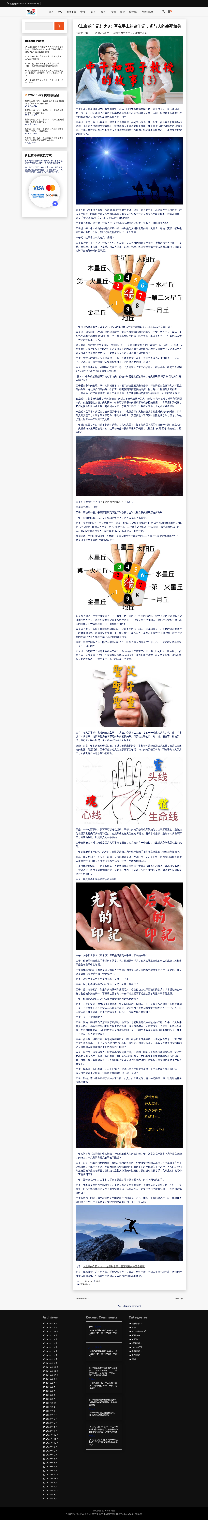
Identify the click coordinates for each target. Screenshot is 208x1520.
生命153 (133, 11)
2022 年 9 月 (51, 1407)
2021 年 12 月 (52, 1435)
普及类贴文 (137, 1343)
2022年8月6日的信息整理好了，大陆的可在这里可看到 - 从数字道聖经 (103, 1402)
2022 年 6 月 (51, 1419)
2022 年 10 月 (52, 1403)
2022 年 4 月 (51, 1427)
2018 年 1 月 (51, 1470)
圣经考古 (136, 1335)
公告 (134, 1327)
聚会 (122, 11)
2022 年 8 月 (51, 1411)
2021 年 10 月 (52, 1443)
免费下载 (71, 11)
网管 (98, 1281)
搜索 (59, 26)
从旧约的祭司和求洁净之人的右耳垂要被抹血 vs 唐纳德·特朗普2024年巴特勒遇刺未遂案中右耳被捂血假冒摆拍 (44, 49)
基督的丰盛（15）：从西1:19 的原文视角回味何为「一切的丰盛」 (44, 111)
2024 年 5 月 (51, 1347)
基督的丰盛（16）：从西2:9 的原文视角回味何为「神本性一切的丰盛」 (44, 102)
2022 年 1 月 (51, 1431)
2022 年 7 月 (51, 1415)
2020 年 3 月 (51, 1462)
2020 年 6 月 (51, 1451)
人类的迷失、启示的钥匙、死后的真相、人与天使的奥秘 (44, 57)
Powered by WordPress (104, 1510)
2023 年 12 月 (52, 1367)
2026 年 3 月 (51, 1323)
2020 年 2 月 (51, 1466)
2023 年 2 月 (51, 1399)
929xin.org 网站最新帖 (43, 95)
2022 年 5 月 (51, 1423)
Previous (83, 1298)
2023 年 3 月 (51, 1395)
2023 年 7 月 (51, 1387)
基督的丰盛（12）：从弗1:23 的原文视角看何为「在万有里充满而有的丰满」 (44, 139)
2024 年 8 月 (51, 1335)
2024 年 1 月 (51, 1363)
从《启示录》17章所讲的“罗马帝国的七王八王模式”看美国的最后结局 (103, 1442)
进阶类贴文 (137, 1355)
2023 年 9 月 (51, 1379)
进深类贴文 (85, 1284)
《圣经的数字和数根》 (112, 501)
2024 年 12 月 (52, 1331)
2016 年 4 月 (51, 1498)
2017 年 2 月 (51, 1482)
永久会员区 (137, 1347)
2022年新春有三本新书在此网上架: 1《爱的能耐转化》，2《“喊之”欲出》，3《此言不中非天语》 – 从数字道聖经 (103, 1371)
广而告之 (136, 1339)
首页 (51, 11)
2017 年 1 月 (51, 1486)
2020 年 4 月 (51, 1458)
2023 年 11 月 (52, 1371)
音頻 (134, 1359)
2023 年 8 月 (51, 1383)
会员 (103, 11)
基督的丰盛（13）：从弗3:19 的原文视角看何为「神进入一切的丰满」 (44, 130)
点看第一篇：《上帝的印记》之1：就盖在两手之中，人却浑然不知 (111, 33)
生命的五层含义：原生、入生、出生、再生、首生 (44, 81)
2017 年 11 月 (52, 1478)
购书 (93, 11)
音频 (82, 11)
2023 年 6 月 (51, 1391)
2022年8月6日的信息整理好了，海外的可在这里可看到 (103, 1414)
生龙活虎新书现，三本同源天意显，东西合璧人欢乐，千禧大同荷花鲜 (103, 1385)
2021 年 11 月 (52, 1439)
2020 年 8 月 (51, 1447)
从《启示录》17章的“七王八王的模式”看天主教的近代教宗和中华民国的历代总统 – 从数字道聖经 (103, 1429)
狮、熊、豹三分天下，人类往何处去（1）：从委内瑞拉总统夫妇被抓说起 (42, 64)
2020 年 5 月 (51, 1454)
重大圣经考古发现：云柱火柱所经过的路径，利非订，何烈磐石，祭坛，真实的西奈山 (44, 73)
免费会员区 (137, 1323)
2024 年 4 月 (51, 1351)
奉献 (113, 11)
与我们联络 (147, 11)
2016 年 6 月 (51, 1494)
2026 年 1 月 (51, 1327)
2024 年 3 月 (51, 1355)
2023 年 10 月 (52, 1375)
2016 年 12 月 (52, 1490)
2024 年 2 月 (51, 1359)
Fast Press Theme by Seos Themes (123, 1513)
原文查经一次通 (139, 1331)
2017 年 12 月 (52, 1474)
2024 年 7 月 (51, 1339)
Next (178, 1298)
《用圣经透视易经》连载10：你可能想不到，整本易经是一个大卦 (103, 1332)
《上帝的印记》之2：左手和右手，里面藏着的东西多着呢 (114, 1266)
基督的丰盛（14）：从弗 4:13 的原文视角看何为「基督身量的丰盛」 (44, 120)
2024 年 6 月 (51, 1343)
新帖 (60, 11)
